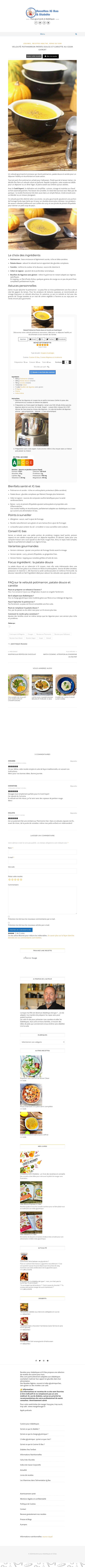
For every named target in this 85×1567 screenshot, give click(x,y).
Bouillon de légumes (27, 387)
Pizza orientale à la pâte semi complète (36, 1106)
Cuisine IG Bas (34, 357)
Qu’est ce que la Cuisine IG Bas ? (32, 1444)
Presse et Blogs (26, 1519)
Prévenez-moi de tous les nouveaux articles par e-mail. (29, 925)
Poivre (17, 391)
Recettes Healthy (40, 43)
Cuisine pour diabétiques (29, 1424)
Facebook (62, 339)
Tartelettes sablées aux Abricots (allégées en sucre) (39, 1312)
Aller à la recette (51, 56)
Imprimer (23, 339)
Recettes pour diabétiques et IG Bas (33, 1372)
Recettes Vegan (31, 638)
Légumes (27, 43)
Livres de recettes (26, 1475)
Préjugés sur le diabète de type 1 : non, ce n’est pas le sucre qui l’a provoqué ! (40, 1282)
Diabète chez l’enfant (28, 1449)
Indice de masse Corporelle (30, 1465)
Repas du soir (55, 43)
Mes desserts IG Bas (28, 1234)
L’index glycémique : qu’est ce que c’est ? (35, 1439)
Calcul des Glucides (27, 1460)
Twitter (51, 339)
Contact (23, 1509)
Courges (30, 634)
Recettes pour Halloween (62, 634)
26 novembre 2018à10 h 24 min (17, 763)
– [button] (63, 362)
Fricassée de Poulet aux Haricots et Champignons (17, 698)
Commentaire (13, 885)
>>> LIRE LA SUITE (26, 1270)
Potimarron (24, 378)
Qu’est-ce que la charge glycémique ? (34, 1434)
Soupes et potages (47, 353)
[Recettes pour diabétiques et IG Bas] (42, 16)
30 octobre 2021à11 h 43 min (16, 815)
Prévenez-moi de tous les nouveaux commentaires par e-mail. (31, 919)
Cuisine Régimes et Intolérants (51, 357)
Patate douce (24, 381)
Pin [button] (42, 339)
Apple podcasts (26, 1410)
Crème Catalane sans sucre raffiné (34, 1135)
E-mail (11, 857)
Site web (11, 867)
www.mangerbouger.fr (36, 1406)
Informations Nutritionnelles (31, 1454)
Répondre (73, 761)
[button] (37, 344)
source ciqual (47, 1536)
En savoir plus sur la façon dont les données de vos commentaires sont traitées (41, 936)
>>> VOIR (23, 1081)
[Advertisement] (42, 728)
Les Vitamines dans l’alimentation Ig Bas (35, 1480)
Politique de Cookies (28, 1504)
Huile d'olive (19, 393)
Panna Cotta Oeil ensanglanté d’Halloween (36, 1341)
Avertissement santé (38, 1400)
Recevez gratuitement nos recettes (33, 1514)
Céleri (25, 385)
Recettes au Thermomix (44, 634)
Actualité (23, 1470)
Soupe (41, 638)
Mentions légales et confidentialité (33, 1499)
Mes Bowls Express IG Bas (30, 1204)
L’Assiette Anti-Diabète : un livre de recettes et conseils (42, 1174)
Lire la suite (24, 1026)
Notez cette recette (34, 56)
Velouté (48, 638)
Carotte (22, 383)
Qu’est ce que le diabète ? (29, 1429)
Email (33, 339)
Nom (10, 848)
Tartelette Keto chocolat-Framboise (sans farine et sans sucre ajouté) (41, 1326)
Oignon (18, 389)
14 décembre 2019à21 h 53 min (17, 788)
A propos (23, 1524)
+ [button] (70, 362)
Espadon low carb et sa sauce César (34, 1078)
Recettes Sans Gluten (16, 638)
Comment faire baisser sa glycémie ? (34, 1261)
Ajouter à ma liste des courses (43, 372)
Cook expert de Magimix (17, 634)
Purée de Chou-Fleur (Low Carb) (65, 698)
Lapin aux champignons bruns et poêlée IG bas (42, 698)
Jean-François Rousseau (19, 644)
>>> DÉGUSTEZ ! (25, 1314)
